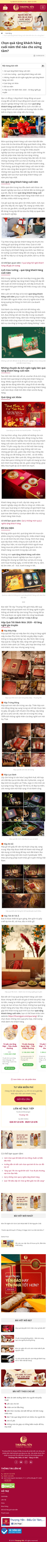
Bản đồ (8, 1480)
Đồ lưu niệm (8, 86)
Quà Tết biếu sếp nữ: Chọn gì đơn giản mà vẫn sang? (24, 1181)
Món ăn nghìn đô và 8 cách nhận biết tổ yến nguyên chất (30, 1349)
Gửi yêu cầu (23, 1099)
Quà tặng (8, 33)
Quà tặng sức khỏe (11, 83)
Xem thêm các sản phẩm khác (24, 1079)
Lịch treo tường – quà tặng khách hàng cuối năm (22, 74)
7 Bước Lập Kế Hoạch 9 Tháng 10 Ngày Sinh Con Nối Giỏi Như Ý (22, 1230)
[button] (3, 21)
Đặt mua (11, 1068)
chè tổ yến (11, 1420)
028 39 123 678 (17, 2)
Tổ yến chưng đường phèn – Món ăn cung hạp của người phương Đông (29, 1339)
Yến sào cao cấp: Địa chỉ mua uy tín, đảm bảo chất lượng (30, 1244)
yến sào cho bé (13, 1404)
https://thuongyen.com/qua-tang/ (22, 1016)
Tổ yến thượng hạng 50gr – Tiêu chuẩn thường (28, 1046)
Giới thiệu (4, 1496)
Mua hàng (4, 1506)
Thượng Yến (23, 1115)
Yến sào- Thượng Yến (23, 7)
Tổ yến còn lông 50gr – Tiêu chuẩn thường (10, 1046)
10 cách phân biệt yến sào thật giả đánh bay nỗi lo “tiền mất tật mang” (30, 1359)
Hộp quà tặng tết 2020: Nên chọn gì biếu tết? (30, 1328)
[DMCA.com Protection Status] (8, 1485)
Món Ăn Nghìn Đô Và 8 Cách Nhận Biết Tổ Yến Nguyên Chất (21, 1223)
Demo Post (5, 1237)
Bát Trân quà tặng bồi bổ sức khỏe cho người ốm (26, 1417)
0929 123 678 (32, 2)
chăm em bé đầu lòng (15, 1407)
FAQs (3, 1503)
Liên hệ (3, 1500)
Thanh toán (5, 1513)
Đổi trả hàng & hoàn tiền (9, 1510)
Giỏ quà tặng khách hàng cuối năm (17, 71)
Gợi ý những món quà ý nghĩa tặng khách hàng (22, 1177)
